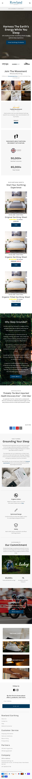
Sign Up (16, 706)
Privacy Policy (5, 741)
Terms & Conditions (6, 736)
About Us (3, 719)
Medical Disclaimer (6, 726)
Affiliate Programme (6, 748)
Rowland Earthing (9, 771)
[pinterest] (17, 428)
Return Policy (5, 738)
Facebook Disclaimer (17, 771)
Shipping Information (7, 733)
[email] (20, 428)
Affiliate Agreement (6, 751)
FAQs (2, 723)
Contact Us (4, 721)
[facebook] (11, 428)
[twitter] (14, 428)
